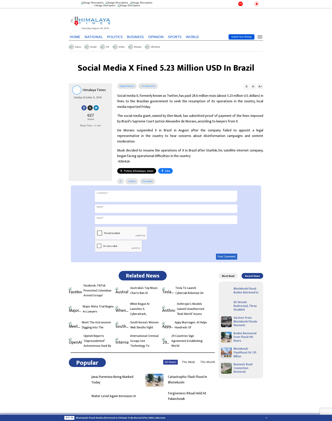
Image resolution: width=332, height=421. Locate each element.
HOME (75, 36)
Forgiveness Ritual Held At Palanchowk (187, 396)
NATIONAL (94, 36)
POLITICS (115, 36)
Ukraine (155, 47)
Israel (93, 47)
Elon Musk (147, 181)
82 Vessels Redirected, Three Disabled (245, 306)
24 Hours (170, 362)
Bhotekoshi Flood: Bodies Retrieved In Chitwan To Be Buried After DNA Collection (120, 417)
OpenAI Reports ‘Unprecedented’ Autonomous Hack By (97, 341)
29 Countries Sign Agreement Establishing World (186, 341)
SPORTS (175, 36)
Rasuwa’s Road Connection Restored (243, 368)
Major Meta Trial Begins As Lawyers (98, 309)
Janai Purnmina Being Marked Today (112, 379)
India (121, 47)
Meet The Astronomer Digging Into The (96, 325)
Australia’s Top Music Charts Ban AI (144, 291)
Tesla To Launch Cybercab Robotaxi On (189, 291)
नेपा (240, 4)
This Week (188, 362)
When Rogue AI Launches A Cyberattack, (139, 309)
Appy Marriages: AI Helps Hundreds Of (191, 325)
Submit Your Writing (241, 37)
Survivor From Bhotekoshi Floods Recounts (245, 321)
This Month (207, 362)
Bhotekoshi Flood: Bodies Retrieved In (246, 290)
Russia (137, 47)
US (107, 47)
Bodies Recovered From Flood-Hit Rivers (245, 337)
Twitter (132, 181)
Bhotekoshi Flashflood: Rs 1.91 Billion (245, 352)
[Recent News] (246, 4)
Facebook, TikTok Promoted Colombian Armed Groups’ (97, 290)
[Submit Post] (251, 4)
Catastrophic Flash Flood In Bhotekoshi (187, 379)
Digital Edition (127, 86)
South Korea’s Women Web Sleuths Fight (144, 325)
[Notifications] (257, 4)
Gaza (78, 47)
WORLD (192, 36)
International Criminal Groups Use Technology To (144, 341)
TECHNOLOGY (148, 86)
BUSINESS (135, 36)
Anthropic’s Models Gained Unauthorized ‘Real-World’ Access (190, 309)
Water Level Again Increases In (113, 396)
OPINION (156, 36)
